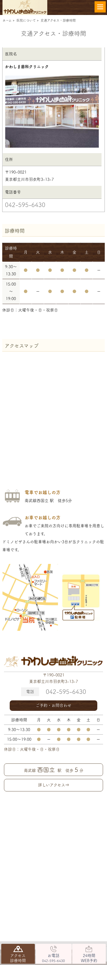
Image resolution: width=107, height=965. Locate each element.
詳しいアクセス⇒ (53, 785)
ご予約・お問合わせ (53, 705)
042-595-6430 (25, 205)
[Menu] (100, 6)
